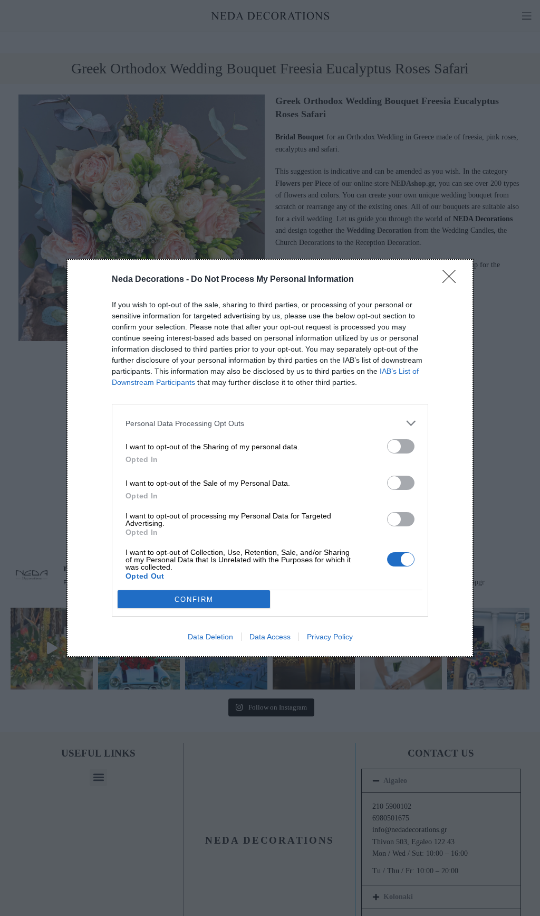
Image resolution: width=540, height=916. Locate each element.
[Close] (452, 280)
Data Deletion (210, 636)
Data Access (270, 636)
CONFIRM (194, 599)
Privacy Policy (330, 636)
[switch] (400, 446)
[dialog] (270, 458)
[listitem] (270, 423)
